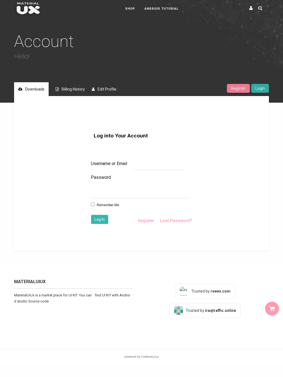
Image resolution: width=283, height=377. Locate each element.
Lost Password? (176, 220)
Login (260, 88)
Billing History (73, 89)
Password (101, 177)
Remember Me (107, 205)
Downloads (34, 89)
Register (238, 88)
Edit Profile (107, 89)
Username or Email (109, 163)
